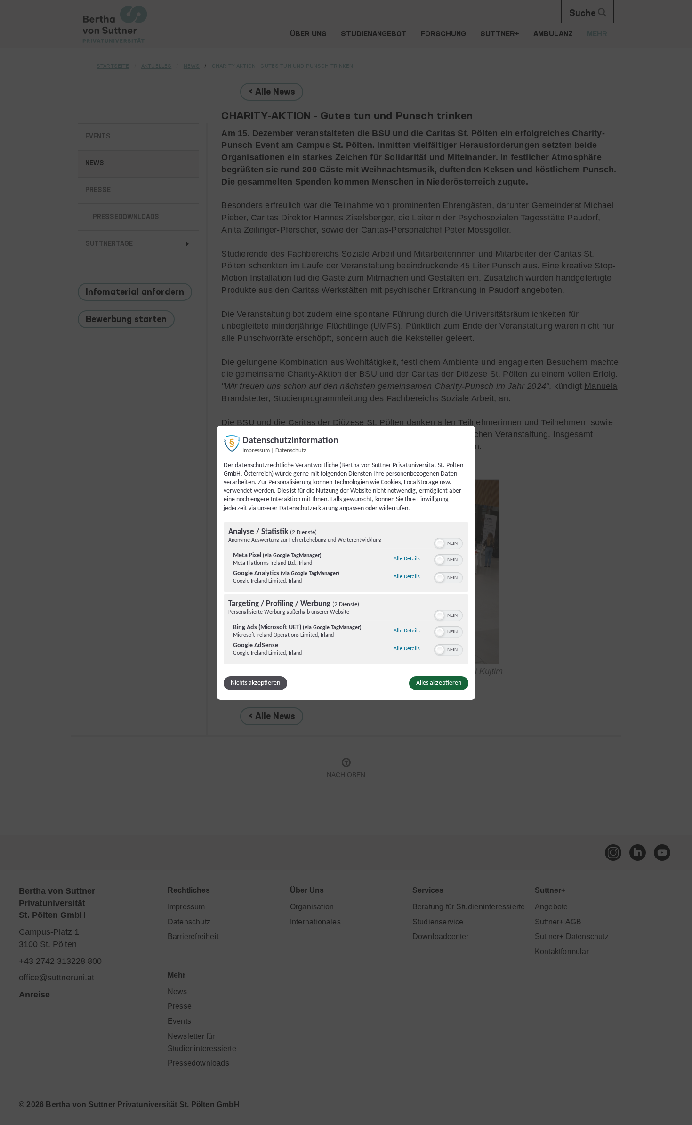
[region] (346, 594)
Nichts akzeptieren (255, 683)
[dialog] (346, 562)
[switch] (448, 542)
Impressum (256, 450)
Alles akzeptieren (438, 683)
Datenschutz (290, 450)
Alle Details (407, 559)
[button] (439, 543)
